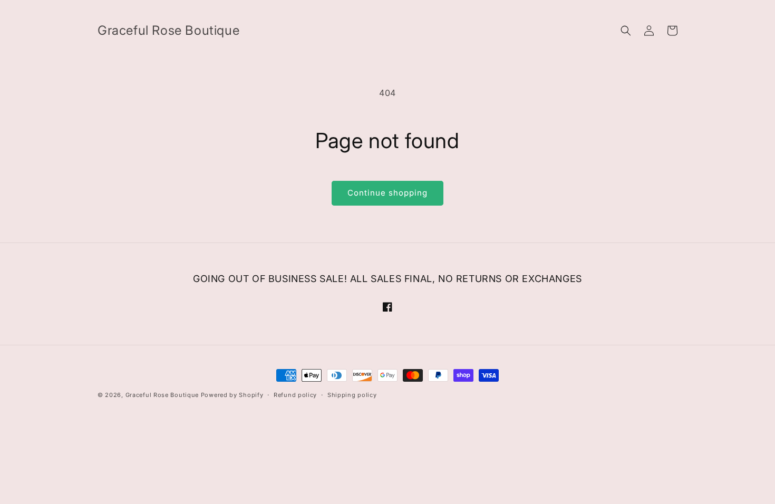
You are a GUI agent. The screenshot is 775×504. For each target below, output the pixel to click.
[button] (625, 30)
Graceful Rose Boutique (162, 395)
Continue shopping (387, 193)
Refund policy (295, 395)
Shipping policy (352, 395)
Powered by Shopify (232, 395)
